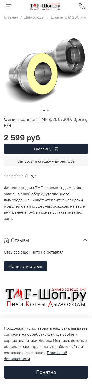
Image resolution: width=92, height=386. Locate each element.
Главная (11, 17)
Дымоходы (34, 17)
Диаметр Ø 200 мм (68, 17)
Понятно (46, 372)
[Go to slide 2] (48, 110)
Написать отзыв (25, 266)
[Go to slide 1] (44, 110)
